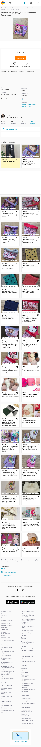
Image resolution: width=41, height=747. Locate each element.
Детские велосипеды (7, 678)
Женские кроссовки (27, 611)
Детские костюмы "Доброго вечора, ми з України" (7, 651)
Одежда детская (6, 655)
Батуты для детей (6, 696)
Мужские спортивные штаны (28, 679)
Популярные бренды (28, 703)
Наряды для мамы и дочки (27, 626)
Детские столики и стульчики (27, 651)
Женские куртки (6, 611)
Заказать (20, 58)
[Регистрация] (31, 3)
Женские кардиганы (7, 620)
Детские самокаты (27, 630)
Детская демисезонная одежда (26, 637)
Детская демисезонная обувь (27, 647)
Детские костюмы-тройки (6, 658)
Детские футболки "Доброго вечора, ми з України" (7, 667)
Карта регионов (26, 698)
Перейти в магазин (11, 129)
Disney (23, 100)
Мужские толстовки (27, 683)
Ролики (3, 699)
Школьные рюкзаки (7, 708)
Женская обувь (5, 623)
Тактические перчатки (25, 675)
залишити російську (20, 741)
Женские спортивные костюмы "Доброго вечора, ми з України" (28, 621)
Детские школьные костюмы (7, 662)
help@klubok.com (26, 718)
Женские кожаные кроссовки (6, 626)
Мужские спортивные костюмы (28, 662)
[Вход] (37, 3)
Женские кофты (6, 637)
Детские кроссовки (6, 705)
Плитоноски (4, 629)
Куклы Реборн (5, 683)
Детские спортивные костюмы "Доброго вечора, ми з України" (7, 674)
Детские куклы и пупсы (6, 692)
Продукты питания (6, 685)
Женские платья (6, 618)
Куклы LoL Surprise (27, 633)
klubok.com (3, 3)
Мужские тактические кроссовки (28, 690)
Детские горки (5, 645)
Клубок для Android (27, 723)
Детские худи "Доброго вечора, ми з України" (27, 642)
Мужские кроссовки (27, 656)
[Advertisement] (20, 44)
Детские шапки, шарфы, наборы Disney (29, 105)
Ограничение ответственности (26, 710)
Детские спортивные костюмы (7, 711)
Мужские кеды (25, 659)
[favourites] (10, 3)
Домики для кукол (6, 647)
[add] (24, 3)
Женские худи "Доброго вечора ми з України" (27, 615)
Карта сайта (25, 695)
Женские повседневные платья (5, 633)
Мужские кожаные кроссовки (27, 671)
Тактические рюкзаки (7, 640)
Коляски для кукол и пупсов (7, 688)
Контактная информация (25, 706)
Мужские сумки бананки (26, 686)
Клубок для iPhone (27, 720)
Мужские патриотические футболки (26, 667)
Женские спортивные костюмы (7, 614)
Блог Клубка (25, 701)
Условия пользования (25, 714)
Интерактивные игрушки (6, 702)
